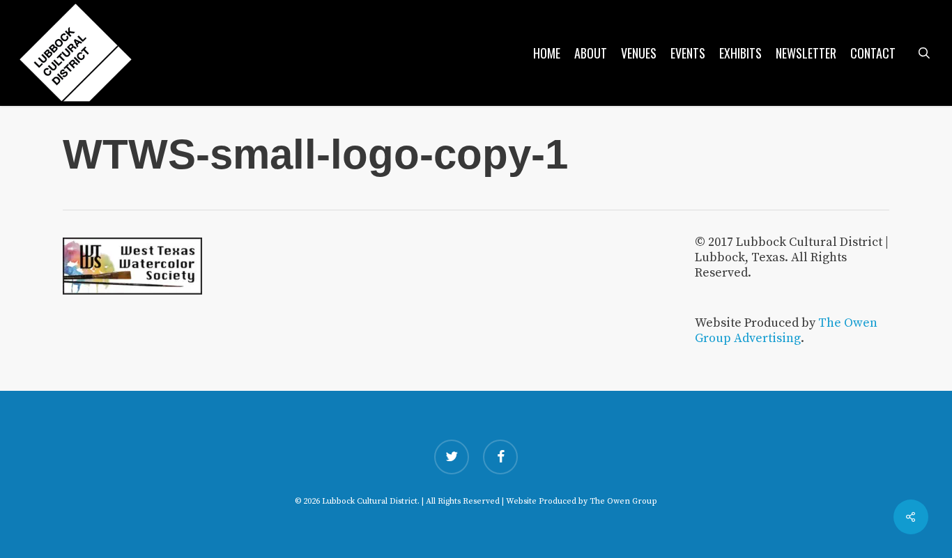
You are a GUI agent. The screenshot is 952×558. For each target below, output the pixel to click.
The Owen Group (623, 501)
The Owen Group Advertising (786, 330)
